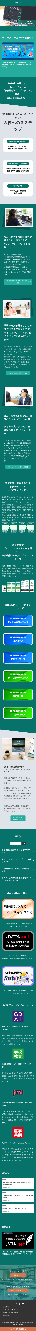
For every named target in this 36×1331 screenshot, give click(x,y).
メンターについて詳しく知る (17, 373)
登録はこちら (18, 1275)
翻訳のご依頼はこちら (18, 1290)
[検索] (24, 843)
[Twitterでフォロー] (16, 1304)
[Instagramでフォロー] (19, 1304)
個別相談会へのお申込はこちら (18, 818)
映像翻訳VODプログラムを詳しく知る (18, 282)
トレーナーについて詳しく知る (18, 467)
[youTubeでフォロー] (23, 1304)
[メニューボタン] (3, 3)
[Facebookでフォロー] (13, 1304)
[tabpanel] (18, 55)
